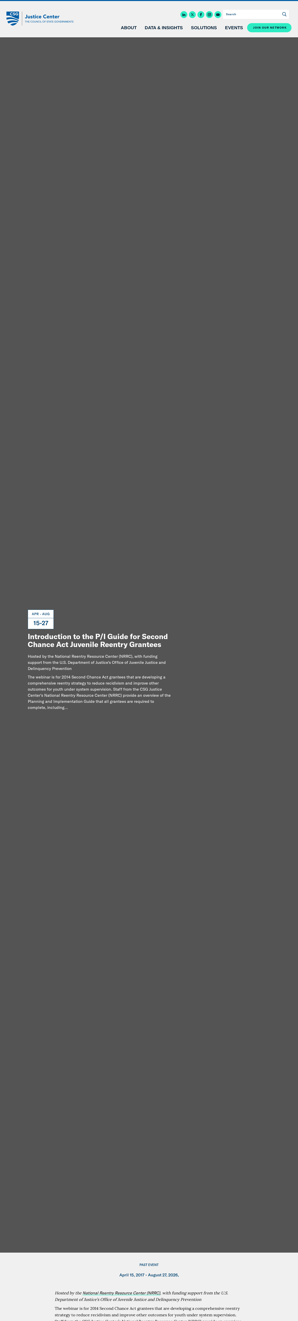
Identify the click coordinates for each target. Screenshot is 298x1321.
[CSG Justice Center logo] (39, 18)
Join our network (270, 27)
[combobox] (256, 14)
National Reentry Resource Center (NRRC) (121, 1292)
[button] (184, 15)
